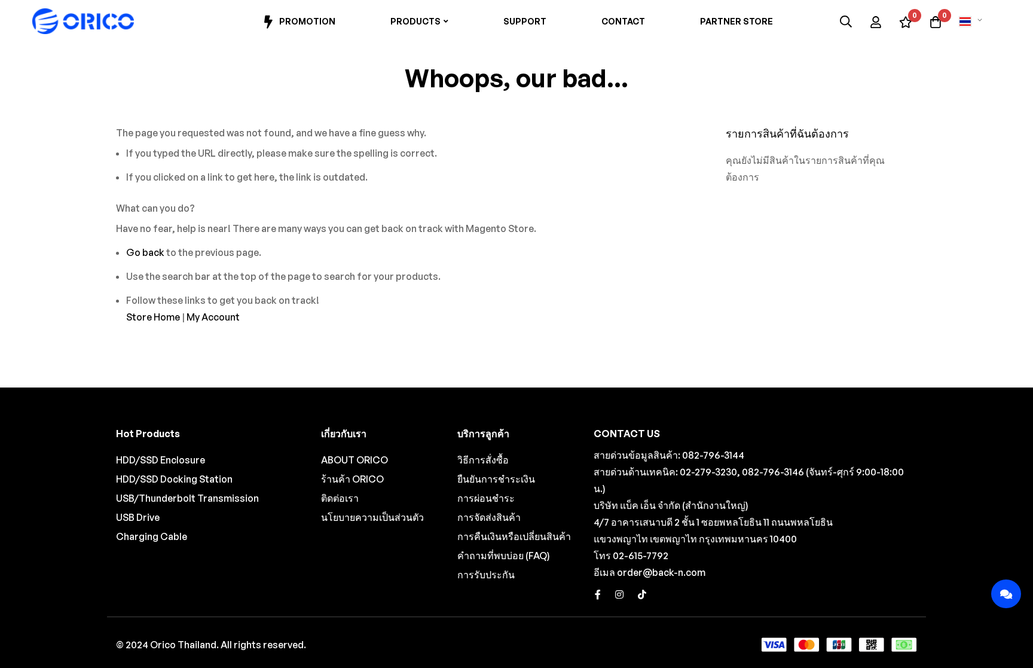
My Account (213, 317)
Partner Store (736, 21)
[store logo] (83, 21)
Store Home (153, 317)
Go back (145, 252)
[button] (972, 21)
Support (524, 21)
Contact (623, 21)
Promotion (307, 21)
